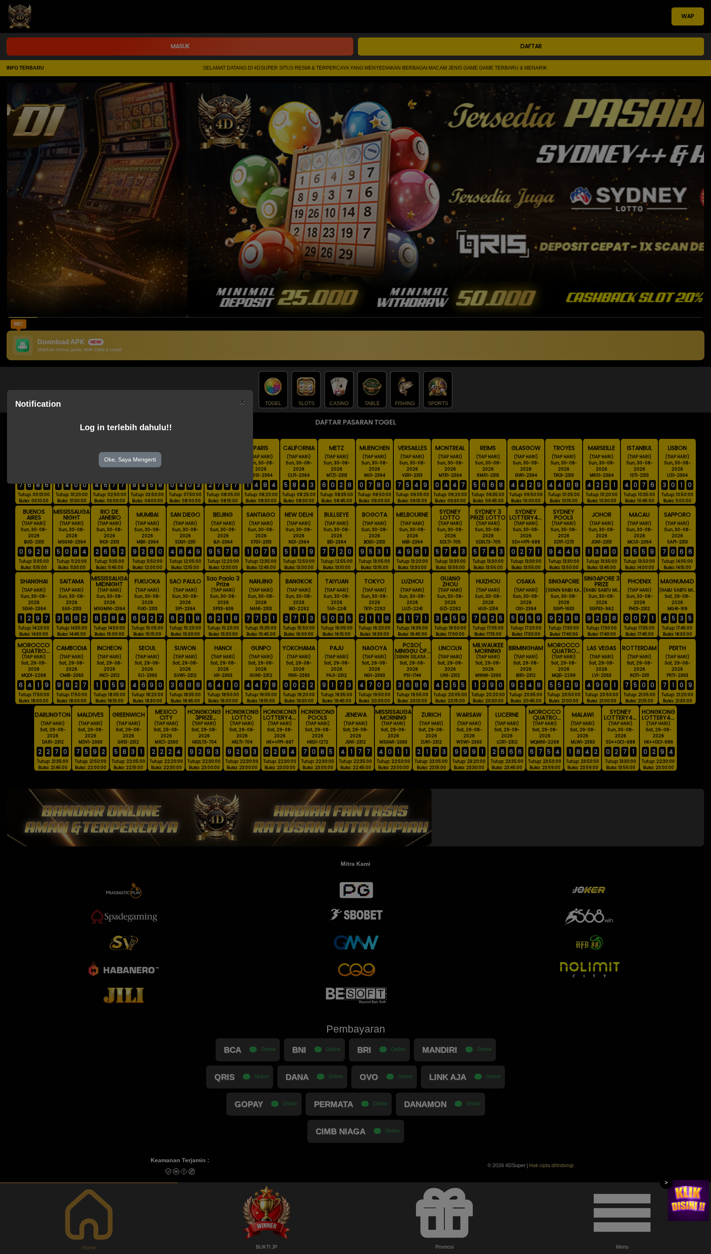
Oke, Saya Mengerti (130, 459)
